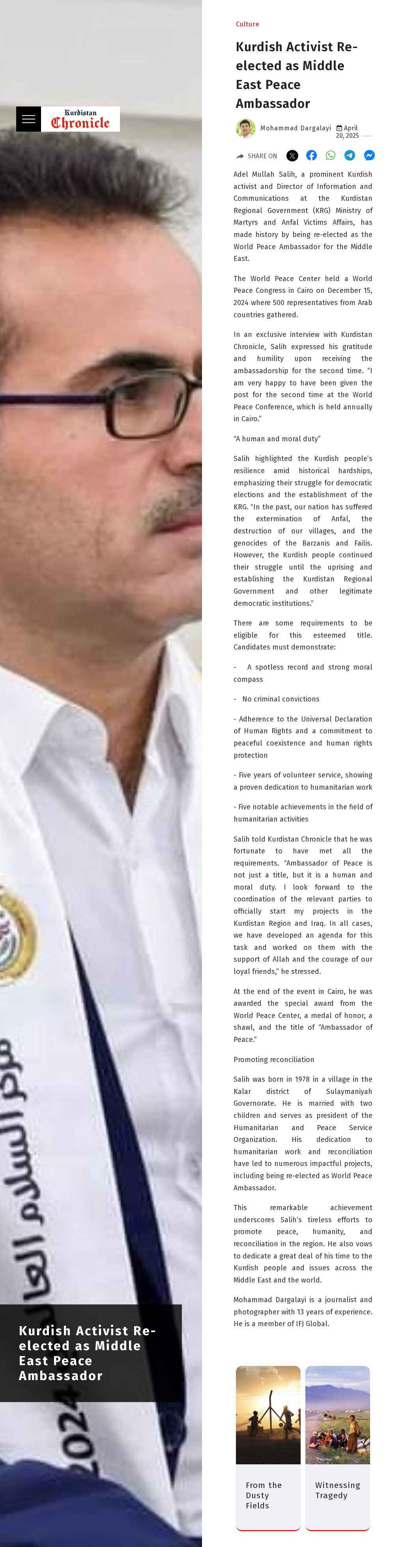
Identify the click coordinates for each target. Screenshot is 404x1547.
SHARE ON (262, 156)
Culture (248, 24)
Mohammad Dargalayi (295, 128)
